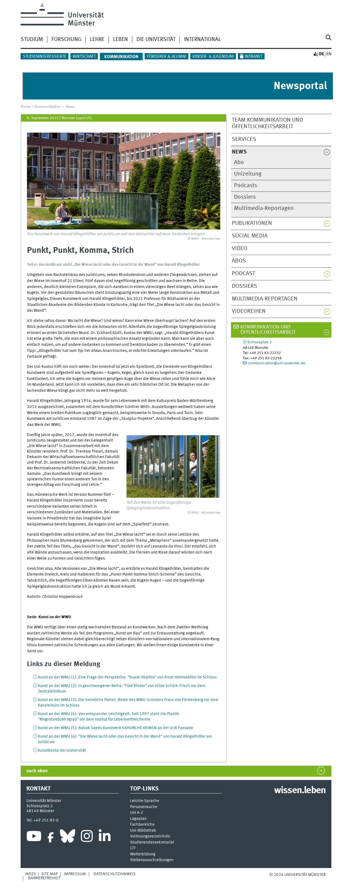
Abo (239, 162)
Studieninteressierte (44, 56)
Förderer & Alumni (166, 56)
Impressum (75, 874)
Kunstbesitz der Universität (62, 750)
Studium (32, 39)
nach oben (37, 771)
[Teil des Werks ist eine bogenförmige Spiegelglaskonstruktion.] (173, 466)
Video (239, 248)
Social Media (250, 236)
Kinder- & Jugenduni (213, 56)
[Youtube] (34, 837)
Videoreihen (249, 311)
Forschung (66, 39)
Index (30, 874)
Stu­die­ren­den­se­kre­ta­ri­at (152, 843)
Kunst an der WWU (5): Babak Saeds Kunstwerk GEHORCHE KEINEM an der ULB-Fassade (115, 728)
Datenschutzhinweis (115, 874)
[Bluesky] (67, 837)
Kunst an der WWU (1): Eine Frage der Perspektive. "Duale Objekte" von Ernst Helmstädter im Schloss (127, 677)
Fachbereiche (142, 825)
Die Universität (155, 39)
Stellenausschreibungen (152, 860)
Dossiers (245, 197)
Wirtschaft (84, 56)
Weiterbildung (142, 854)
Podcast (243, 273)
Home (25, 107)
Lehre (97, 39)
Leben (120, 39)
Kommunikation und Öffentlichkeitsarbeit (268, 330)
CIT (133, 848)
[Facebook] (50, 837)
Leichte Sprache (144, 801)
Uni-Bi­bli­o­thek (143, 831)
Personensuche (143, 807)
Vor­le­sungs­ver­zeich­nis (150, 836)
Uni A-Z (136, 813)
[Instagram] (87, 837)
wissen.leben (300, 791)
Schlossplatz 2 (259, 342)
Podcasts (245, 185)
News (70, 107)
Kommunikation (47, 107)
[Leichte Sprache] (315, 54)
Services (244, 139)
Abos (239, 261)
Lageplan (138, 819)
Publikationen (252, 223)
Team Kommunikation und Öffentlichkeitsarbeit (267, 123)
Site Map (49, 874)
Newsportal (300, 86)
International (202, 39)
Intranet (253, 56)
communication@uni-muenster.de (276, 363)
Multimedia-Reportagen (264, 208)
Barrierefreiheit (44, 878)
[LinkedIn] (105, 837)
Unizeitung (248, 174)
